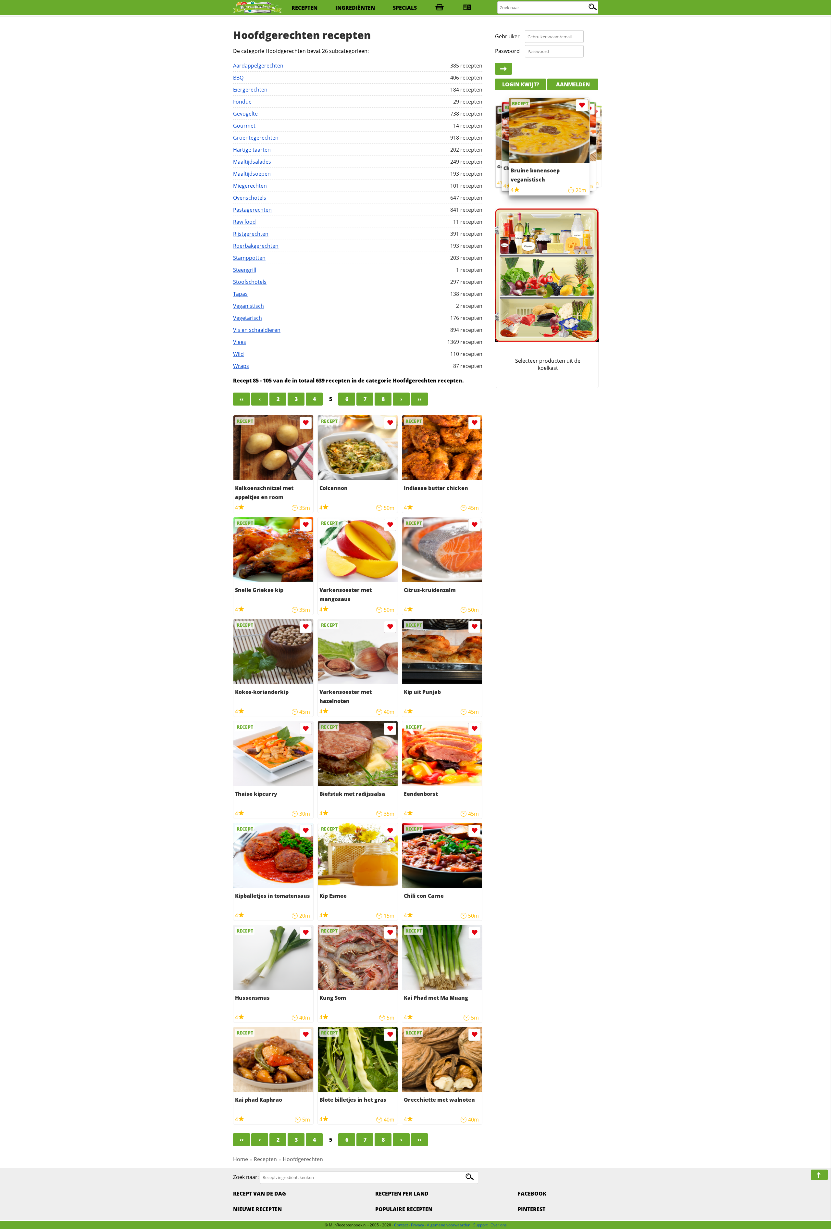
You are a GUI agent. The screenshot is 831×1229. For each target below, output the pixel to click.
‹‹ (241, 399)
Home (240, 1159)
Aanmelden (573, 84)
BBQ (238, 77)
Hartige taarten (252, 149)
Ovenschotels (249, 197)
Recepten (265, 1159)
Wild (238, 353)
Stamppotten (249, 257)
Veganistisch (248, 305)
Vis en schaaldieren (256, 329)
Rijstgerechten (250, 233)
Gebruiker (507, 36)
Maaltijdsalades (252, 161)
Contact (401, 1225)
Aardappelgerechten (258, 65)
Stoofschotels (250, 281)
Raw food (244, 221)
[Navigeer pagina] (819, 1175)
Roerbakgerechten (256, 245)
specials (405, 7)
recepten (304, 7)
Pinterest (531, 1209)
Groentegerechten (256, 137)
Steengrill (244, 269)
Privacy (417, 1225)
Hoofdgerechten (303, 1159)
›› (419, 399)
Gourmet (244, 125)
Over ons (498, 1225)
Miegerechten (250, 185)
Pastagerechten (252, 209)
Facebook (532, 1193)
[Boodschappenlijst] (439, 8)
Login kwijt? (520, 84)
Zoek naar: (246, 1177)
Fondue (242, 101)
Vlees (239, 341)
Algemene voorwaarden (448, 1225)
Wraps (241, 366)
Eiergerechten (250, 89)
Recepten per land (401, 1193)
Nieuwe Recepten (257, 1209)
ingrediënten (355, 7)
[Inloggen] (503, 69)
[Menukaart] (467, 8)
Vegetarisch (247, 317)
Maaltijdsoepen (252, 173)
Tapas (240, 293)
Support (480, 1225)
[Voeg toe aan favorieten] (306, 423)
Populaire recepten (403, 1209)
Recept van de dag (259, 1193)
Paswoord (507, 51)
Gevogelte (245, 113)
